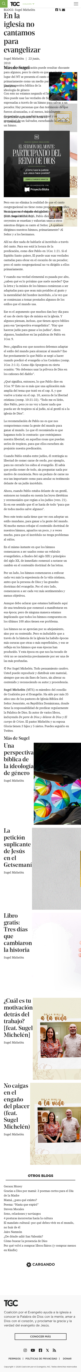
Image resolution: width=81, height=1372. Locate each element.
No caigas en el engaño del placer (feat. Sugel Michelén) (17, 1106)
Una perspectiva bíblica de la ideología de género (19, 760)
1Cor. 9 (8, 339)
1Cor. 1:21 (53, 251)
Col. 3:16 (28, 216)
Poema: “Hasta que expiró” (21, 1205)
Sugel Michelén (14, 59)
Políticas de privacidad (41, 1358)
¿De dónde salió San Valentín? (23, 1236)
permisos (14, 1358)
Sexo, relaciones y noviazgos (22, 1214)
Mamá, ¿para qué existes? (20, 1200)
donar (67, 1358)
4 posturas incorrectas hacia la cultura (28, 1218)
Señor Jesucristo (14, 703)
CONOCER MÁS (40, 1336)
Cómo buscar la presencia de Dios (25, 1241)
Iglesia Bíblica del (51, 699)
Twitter (8, 731)
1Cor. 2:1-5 (11, 365)
